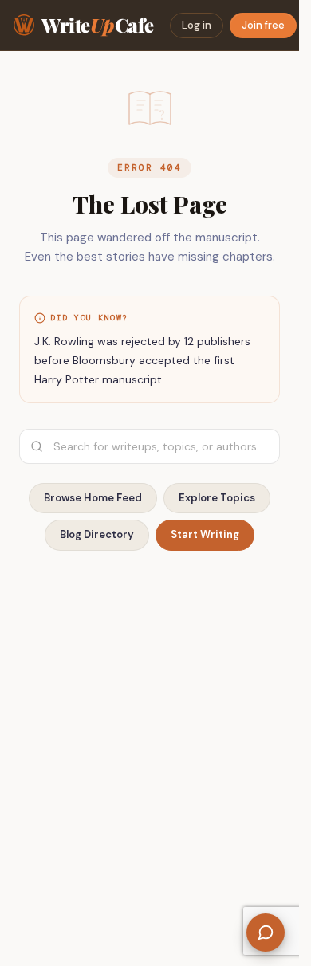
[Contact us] (265, 932)
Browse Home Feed (93, 498)
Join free (263, 25)
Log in (196, 25)
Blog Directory (97, 534)
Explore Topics (217, 498)
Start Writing (205, 534)
